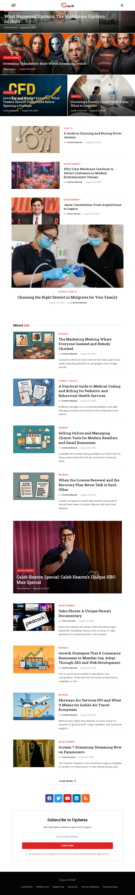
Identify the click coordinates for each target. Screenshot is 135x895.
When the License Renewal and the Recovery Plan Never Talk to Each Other (89, 485)
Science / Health (67, 291)
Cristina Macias (11, 110)
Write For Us (42, 886)
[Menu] (14, 5)
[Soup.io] (67, 5)
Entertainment (12, 57)
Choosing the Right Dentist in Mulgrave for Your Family (67, 297)
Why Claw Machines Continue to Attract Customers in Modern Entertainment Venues (88, 173)
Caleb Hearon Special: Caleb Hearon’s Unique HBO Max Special (66, 579)
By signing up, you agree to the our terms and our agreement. (68, 854)
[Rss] (85, 798)
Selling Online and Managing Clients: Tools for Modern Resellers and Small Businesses (88, 438)
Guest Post (58, 886)
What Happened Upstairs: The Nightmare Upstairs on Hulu (54, 19)
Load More (66, 781)
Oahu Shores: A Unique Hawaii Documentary (85, 613)
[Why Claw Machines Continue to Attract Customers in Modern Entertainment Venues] (36, 175)
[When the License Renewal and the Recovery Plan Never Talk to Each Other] (33, 486)
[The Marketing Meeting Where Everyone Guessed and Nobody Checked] (33, 345)
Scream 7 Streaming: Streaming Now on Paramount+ (90, 749)
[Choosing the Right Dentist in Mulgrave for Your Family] (67, 256)
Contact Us (27, 886)
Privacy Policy (89, 854)
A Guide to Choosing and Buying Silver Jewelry (93, 135)
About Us (72, 886)
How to (76, 96)
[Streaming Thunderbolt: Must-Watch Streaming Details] (67, 54)
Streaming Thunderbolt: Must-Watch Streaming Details (44, 63)
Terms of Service (90, 886)
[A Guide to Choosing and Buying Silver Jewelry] (36, 139)
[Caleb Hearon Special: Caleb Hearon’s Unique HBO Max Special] (67, 557)
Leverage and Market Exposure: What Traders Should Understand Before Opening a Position (31, 102)
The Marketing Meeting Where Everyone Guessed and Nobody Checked (85, 344)
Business (9, 92)
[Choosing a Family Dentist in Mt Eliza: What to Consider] (101, 95)
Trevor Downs (10, 27)
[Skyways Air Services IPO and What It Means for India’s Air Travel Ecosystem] (33, 706)
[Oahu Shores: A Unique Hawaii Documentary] (33, 617)
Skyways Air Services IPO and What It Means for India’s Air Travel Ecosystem (90, 705)
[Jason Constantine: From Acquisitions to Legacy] (36, 211)
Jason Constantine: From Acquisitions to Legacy (92, 207)
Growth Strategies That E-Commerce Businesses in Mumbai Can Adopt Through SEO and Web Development (90, 658)
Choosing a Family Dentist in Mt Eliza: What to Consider (100, 104)
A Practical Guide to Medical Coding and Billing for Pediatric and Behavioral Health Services (90, 391)
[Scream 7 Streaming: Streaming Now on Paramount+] (33, 753)
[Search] (121, 5)
